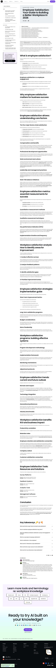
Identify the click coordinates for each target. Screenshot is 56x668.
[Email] (23, 20)
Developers (14, 649)
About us (35, 647)
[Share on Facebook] (28, 20)
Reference (6, 638)
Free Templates (36, 653)
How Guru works (5, 647)
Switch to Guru (36, 652)
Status (24, 647)
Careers (35, 645)
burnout (21, 72)
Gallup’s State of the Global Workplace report (35, 110)
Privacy (16, 664)
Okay (12, 665)
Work (9, 638)
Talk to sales (53, 1)
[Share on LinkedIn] (25, 20)
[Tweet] (27, 20)
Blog (13, 652)
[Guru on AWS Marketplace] (48, 652)
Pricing (21, 1)
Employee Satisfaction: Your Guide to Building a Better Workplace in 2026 (21, 638)
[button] (5, 1)
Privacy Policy (7, 666)
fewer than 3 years (39, 445)
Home (3, 638)
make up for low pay (41, 148)
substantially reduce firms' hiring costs (45, 437)
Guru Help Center (26, 645)
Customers (14, 647)
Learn (14, 645)
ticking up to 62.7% (27, 42)
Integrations (4, 648)
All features (4, 649)
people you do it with (42, 162)
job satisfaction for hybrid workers (32, 390)
